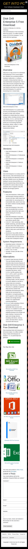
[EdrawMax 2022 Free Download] (12, 430)
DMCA (9, 534)
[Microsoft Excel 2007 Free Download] (12, 358)
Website (5, 511)
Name (5, 500)
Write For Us (5, 537)
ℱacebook (11, 537)
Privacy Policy (15, 534)
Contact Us (22, 534)
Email (5, 505)
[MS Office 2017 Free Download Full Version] (12, 406)
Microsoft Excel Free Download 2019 (12, 463)
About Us (4, 534)
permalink (13, 471)
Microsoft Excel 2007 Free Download (12, 370)
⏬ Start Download (14, 341)
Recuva (8, 303)
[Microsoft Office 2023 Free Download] (12, 382)
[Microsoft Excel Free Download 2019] (12, 452)
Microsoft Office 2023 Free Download (12, 393)
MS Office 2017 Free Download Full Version (12, 417)
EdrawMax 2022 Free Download (12, 440)
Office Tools (20, 469)
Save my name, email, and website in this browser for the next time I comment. (13, 520)
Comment (6, 481)
